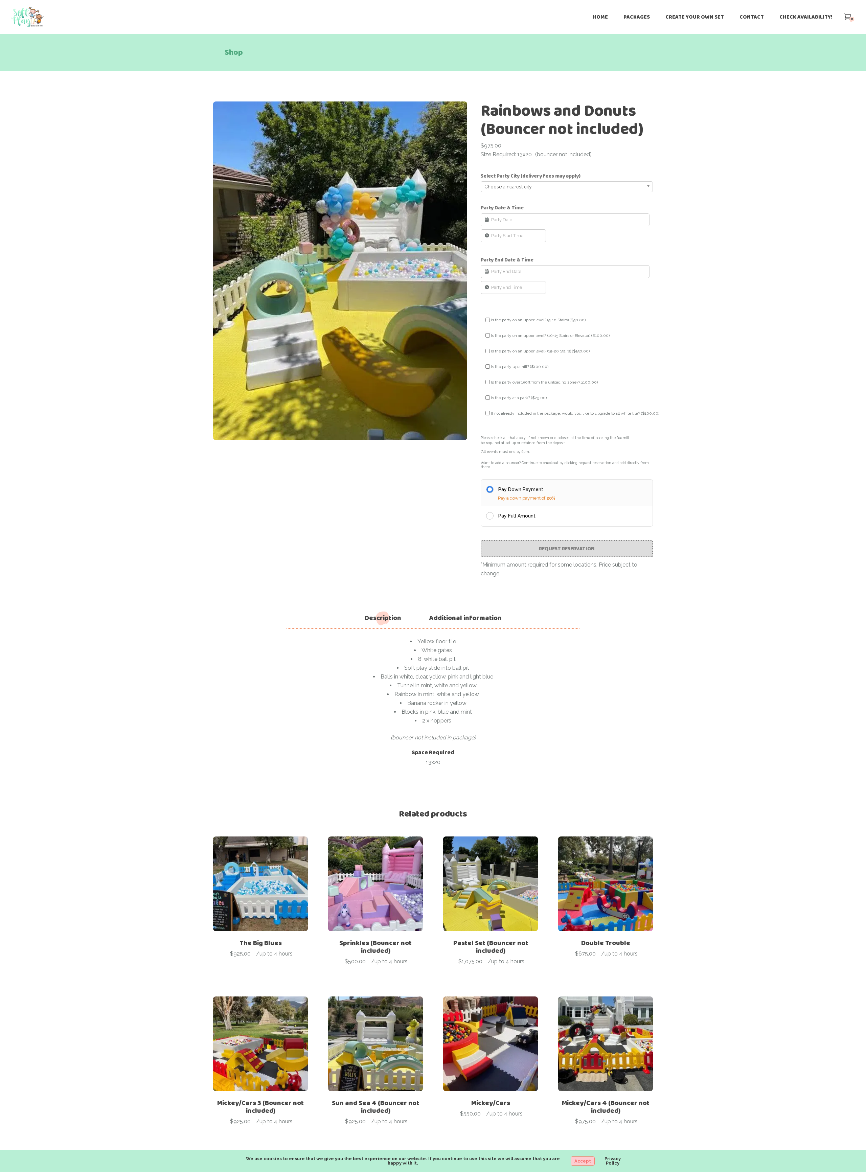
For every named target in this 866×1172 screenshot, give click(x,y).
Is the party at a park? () (519, 397)
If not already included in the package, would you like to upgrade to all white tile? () (575, 413)
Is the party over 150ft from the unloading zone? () (544, 382)
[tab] (383, 618)
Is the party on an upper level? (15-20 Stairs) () (540, 351)
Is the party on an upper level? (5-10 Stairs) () (538, 320)
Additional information (465, 618)
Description (383, 618)
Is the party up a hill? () (519, 366)
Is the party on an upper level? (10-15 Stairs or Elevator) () (550, 335)
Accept (582, 1161)
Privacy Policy (613, 1161)
